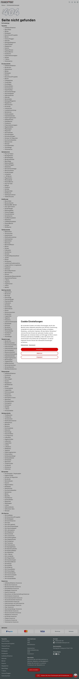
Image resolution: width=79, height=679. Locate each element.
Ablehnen (39, 353)
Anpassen (39, 357)
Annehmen (39, 349)
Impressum (32, 345)
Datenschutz (24, 345)
